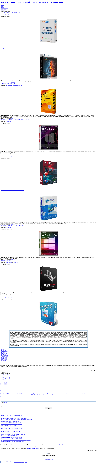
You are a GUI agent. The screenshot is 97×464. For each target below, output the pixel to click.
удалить (26, 394)
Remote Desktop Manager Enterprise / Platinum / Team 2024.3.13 (12, 190)
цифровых (46, 394)
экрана (50, 394)
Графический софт (8, 85)
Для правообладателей (48, 459)
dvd (6, 393)
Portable (17, 393)
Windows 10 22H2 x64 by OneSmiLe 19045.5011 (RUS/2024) (12, 225)
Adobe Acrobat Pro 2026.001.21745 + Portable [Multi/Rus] (11, 413)
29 (2, 379)
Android (3, 393)
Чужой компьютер (5, 406)
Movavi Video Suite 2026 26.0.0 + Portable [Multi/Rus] (11, 422)
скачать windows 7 (56, 444)
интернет (69, 393)
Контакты (2, 10)
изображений (64, 393)
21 (1, 378)
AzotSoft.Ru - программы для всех (20, 462)
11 (6, 376)
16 (3, 377)
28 (1, 379)
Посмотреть (13, 46)
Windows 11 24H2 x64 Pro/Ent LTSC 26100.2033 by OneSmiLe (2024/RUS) (15, 119)
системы (19, 394)
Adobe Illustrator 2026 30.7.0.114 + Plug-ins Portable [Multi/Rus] (12, 441)
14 (1, 377)
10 (5, 376)
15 (2, 377)
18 (6, 377)
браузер (34, 393)
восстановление (42, 393)
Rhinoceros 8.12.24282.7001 (6, 260)
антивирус (28, 393)
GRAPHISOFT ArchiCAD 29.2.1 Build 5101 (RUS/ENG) (11, 424)
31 (5, 379)
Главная (2, 5)
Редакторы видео (16, 156)
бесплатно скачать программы (69, 446)
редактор (12, 394)
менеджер (77, 393)
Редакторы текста (15, 297)
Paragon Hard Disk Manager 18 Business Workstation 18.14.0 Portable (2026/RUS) (16, 440)
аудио (32, 393)
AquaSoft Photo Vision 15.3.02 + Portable (8, 83)
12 (7, 376)
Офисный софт (8, 14)
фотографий (41, 394)
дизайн (47, 393)
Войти (48, 408)
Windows (24, 393)
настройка (81, 393)
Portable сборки (4, 362)
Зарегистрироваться (48, 410)
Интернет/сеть (3, 354)
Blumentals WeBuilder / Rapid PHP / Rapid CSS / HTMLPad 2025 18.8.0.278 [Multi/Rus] (17, 419)
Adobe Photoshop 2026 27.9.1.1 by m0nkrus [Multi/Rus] (11, 416)
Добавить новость (4, 8)
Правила (2, 7)
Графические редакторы (17, 85)
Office (8, 393)
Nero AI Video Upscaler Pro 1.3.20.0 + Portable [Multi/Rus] (11, 415)
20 (9, 377)
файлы (32, 394)
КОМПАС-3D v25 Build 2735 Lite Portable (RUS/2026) (11, 427)
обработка (86, 393)
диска (50, 393)
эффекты (53, 394)
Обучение (2, 352)
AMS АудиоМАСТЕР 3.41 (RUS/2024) (8, 48)
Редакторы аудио (16, 49)
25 (6, 378)
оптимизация (90, 393)
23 (3, 378)
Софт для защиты (4, 359)
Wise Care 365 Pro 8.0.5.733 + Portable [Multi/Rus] (10, 429)
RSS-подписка (3, 9)
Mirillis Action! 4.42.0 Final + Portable (7, 154)
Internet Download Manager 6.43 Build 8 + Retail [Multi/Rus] (12, 438)
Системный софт (8, 121)
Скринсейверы (3, 360)
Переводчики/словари (5, 355)
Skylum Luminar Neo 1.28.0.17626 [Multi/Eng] (9, 425)
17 (5, 377)
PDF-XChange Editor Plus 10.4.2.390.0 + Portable (10, 295)
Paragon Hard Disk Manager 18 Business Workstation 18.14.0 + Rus (13, 434)
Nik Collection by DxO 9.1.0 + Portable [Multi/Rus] (10, 421)
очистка (1, 394)
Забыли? (5, 402)
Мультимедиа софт (8, 49)
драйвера (56, 393)
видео (37, 393)
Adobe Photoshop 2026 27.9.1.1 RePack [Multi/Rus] (10, 431)
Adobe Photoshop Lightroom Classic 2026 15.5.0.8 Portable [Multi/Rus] (13, 418)
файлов (29, 394)
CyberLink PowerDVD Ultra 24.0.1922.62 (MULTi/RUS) (11, 428)
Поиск (2, 6)
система (15, 394)
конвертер (73, 393)
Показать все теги (3, 396)
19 (7, 377)
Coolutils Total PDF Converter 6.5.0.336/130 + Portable (11, 12)
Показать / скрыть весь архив (6, 390)
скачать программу (23, 446)
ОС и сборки (3, 350)
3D (1, 393)
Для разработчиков (4, 351)
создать (22, 394)
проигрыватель (7, 394)
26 (7, 378)
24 (5, 378)
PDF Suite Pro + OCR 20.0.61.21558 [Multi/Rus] (9, 435)
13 (9, 376)
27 (9, 378)
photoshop (13, 393)
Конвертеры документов (16, 14)
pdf (10, 393)
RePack (20, 393)
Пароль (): (4, 402)
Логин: (2, 399)
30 (3, 379)
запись (59, 393)
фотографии (36, 394)
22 (2, 378)
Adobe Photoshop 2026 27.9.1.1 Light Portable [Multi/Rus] (11, 437)
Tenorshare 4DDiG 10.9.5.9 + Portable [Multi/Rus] (10, 432)
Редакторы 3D (15, 262)
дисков (52, 393)
